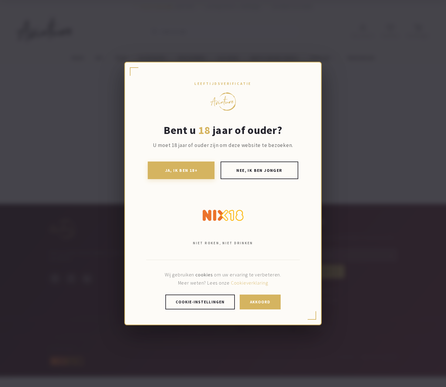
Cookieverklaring (249, 283)
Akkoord (260, 302)
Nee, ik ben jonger (259, 170)
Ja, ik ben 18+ (181, 170)
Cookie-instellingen (200, 302)
